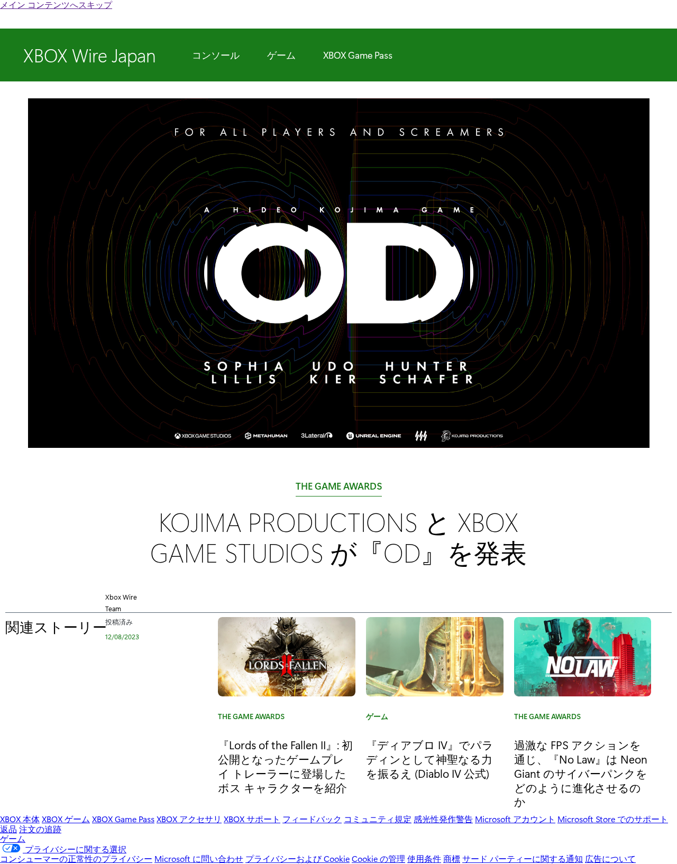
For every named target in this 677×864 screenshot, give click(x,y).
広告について (610, 858)
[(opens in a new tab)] (435, 656)
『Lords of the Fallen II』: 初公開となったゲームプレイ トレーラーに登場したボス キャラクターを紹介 (285, 766)
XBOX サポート (252, 818)
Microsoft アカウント (515, 818)
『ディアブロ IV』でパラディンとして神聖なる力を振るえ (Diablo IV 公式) (429, 759)
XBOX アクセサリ (189, 818)
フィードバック (312, 818)
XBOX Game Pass (357, 55)
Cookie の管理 (378, 858)
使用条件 (424, 858)
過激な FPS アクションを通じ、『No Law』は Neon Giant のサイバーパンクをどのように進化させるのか (580, 773)
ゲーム (281, 55)
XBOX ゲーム (66, 818)
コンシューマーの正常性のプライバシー (76, 858)
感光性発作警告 (443, 818)
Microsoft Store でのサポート (612, 818)
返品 (8, 828)
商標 (451, 858)
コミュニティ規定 (377, 818)
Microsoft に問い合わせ (198, 858)
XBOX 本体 (20, 818)
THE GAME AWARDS (339, 488)
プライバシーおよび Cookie (297, 858)
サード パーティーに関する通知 (522, 858)
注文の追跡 (40, 828)
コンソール (216, 55)
